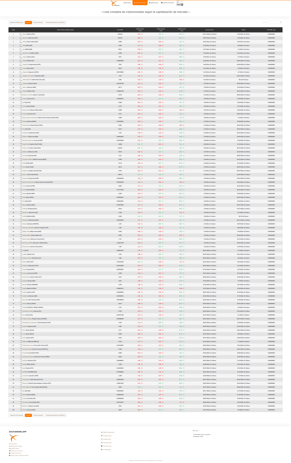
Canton (25, 99)
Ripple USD (26, 171)
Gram (24, 106)
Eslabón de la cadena (28, 76)
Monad (25, 395)
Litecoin (25, 114)
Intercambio (128, 2)
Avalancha (25, 133)
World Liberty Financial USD (30, 118)
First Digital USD (27, 387)
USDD (24, 216)
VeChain (25, 360)
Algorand (25, 266)
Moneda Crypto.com (28, 140)
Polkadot (25, 209)
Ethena (25, 205)
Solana (25, 57)
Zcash (24, 68)
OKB (24, 163)
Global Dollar (26, 125)
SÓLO (24, 262)
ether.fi (25, 304)
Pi (23, 250)
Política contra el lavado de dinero (19, 455)
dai (23, 102)
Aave (24, 167)
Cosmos (25, 273)
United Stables (27, 235)
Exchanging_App (106, 435)
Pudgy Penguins (27, 319)
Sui (24, 129)
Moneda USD (26, 53)
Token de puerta (27, 258)
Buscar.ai (25, 383)
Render (25, 285)
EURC (24, 364)
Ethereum (25, 38)
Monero (25, 87)
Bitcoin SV (26, 406)
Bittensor (25, 152)
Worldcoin (25, 220)
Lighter (25, 254)
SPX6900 (25, 372)
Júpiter (25, 292)
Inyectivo (25, 326)
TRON (24, 61)
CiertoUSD (26, 353)
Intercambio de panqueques (30, 322)
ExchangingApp (106, 449)
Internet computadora (28, 228)
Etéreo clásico (26, 239)
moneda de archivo (28, 311)
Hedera (25, 121)
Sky (24, 201)
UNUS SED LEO (27, 80)
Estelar (25, 91)
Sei (24, 391)
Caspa (24, 269)
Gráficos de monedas (140, 2)
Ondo (24, 190)
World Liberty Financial (29, 182)
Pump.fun (25, 178)
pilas (24, 368)
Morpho (25, 224)
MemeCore (26, 212)
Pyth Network (26, 379)
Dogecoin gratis (154, 2)
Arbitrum (25, 296)
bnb (24, 49)
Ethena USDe (26, 110)
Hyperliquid (26, 64)
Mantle (24, 193)
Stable (24, 288)
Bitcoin (25, 34)
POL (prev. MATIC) (28, 243)
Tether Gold (26, 148)
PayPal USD (26, 144)
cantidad (25, 281)
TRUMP (25, 307)
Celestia (25, 398)
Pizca (24, 330)
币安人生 (25, 341)
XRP (24, 45)
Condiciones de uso (15, 453)
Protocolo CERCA (28, 159)
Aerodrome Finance (28, 357)
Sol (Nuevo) (26, 402)
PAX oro (25, 174)
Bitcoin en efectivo (28, 95)
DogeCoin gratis (14, 448)
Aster (24, 186)
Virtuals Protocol (27, 349)
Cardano (25, 83)
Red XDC (25, 300)
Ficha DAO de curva (28, 345)
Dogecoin (25, 72)
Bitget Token (26, 231)
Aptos (24, 338)
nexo (24, 334)
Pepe (24, 197)
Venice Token (26, 277)
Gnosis (25, 410)
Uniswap (25, 156)
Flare (24, 315)
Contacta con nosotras (168, 2)
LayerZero (25, 376)
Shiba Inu (25, 137)
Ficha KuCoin (26, 247)
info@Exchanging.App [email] (108, 432)
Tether (24, 42)
